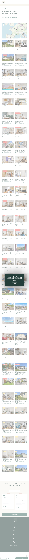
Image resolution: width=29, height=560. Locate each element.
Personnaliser (14, 283)
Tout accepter (14, 280)
